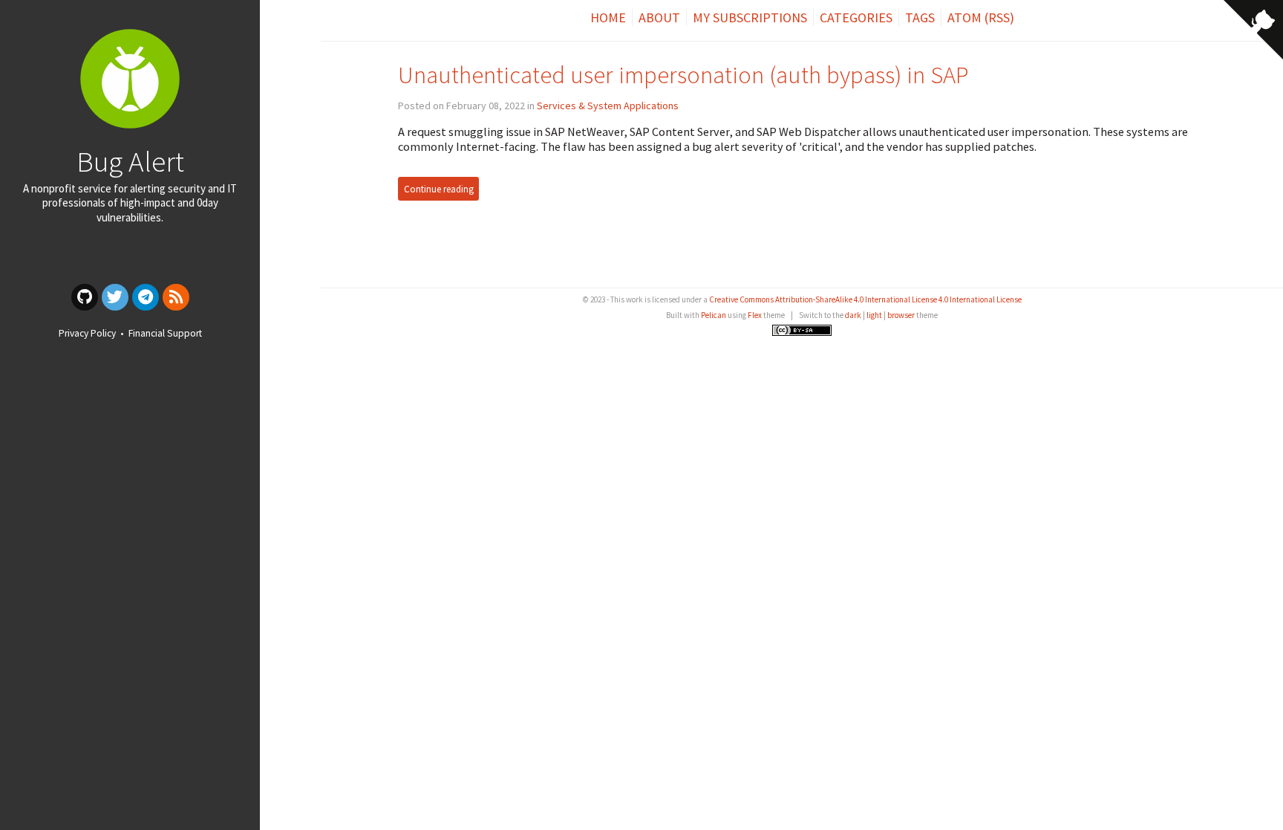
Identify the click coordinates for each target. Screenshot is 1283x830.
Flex (755, 315)
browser (901, 315)
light (874, 315)
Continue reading (439, 189)
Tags (920, 17)
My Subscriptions (750, 17)
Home (608, 17)
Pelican (713, 315)
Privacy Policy (87, 333)
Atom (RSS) (980, 17)
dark (853, 315)
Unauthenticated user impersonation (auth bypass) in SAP (683, 74)
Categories (856, 17)
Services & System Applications (608, 105)
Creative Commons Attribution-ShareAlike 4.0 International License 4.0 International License (865, 299)
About (659, 17)
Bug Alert (130, 161)
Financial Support (165, 333)
